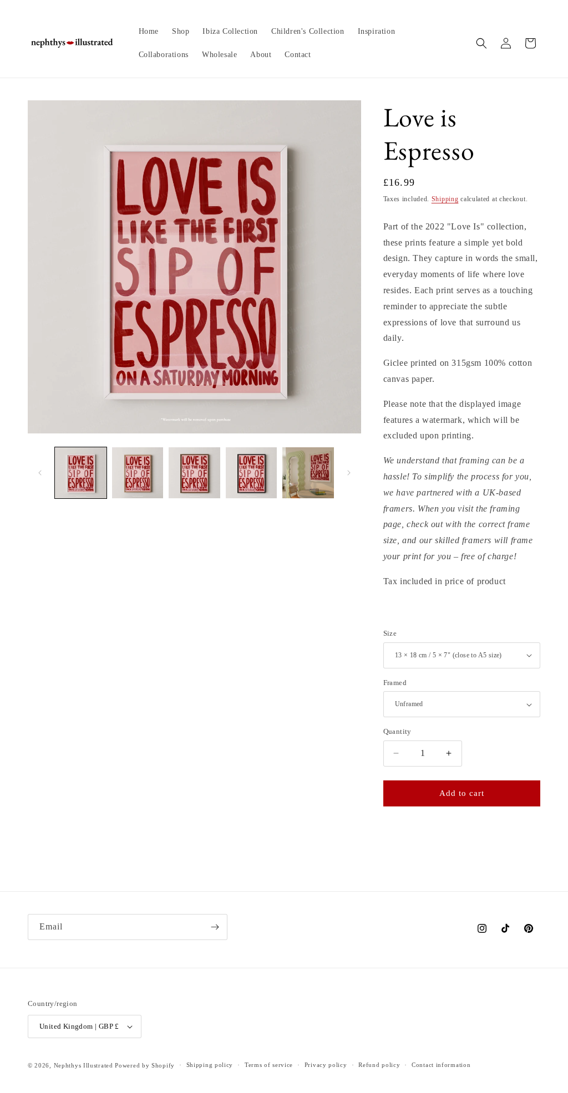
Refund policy (379, 1064)
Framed (395, 682)
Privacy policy (326, 1064)
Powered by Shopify (145, 1065)
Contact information (441, 1064)
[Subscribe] (214, 927)
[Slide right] (349, 473)
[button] (481, 43)
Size (390, 633)
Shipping (445, 199)
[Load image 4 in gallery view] (251, 473)
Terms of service (269, 1064)
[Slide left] (40, 473)
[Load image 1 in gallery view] (80, 473)
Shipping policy (210, 1064)
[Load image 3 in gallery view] (194, 473)
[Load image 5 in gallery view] (308, 473)
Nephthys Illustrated (83, 1065)
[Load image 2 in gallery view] (138, 473)
